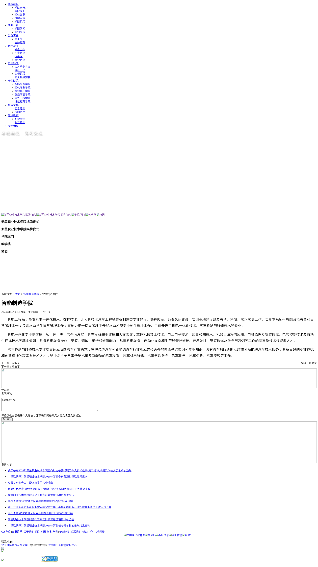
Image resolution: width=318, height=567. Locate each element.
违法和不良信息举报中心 (62, 545)
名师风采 (20, 73)
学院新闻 (20, 28)
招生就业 (13, 46)
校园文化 (13, 105)
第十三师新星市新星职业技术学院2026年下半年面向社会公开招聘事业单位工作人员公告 (59, 507)
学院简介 (20, 11)
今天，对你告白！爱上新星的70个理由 (30, 482)
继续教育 (13, 115)
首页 (18, 294)
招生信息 (20, 52)
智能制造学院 (22, 84)
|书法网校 (99, 531)
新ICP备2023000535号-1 (15, 553)
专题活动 (13, 125)
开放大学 (20, 118)
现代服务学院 (22, 87)
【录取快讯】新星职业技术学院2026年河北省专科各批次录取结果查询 (49, 525)
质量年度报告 (22, 77)
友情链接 (64, 531)
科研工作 (20, 70)
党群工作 (13, 35)
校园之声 (20, 112)
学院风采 (20, 21)
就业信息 (20, 59)
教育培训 (20, 122)
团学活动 (20, 108)
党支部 (19, 39)
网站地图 (40, 531)
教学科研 (13, 63)
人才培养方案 (22, 66)
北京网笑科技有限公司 (14, 545)
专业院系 (13, 80)
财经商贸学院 (22, 94)
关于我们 (29, 531)
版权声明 (52, 531)
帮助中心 (87, 531)
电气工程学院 (22, 98)
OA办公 (6, 531)
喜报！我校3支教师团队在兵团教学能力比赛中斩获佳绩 (40, 501)
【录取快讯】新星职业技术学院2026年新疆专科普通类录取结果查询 (47, 476)
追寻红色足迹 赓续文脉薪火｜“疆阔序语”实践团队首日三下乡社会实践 (49, 488)
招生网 (19, 56)
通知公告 (20, 32)
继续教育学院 (22, 101)
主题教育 (20, 42)
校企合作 (20, 49)
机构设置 (20, 18)
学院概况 (13, 4)
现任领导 (20, 14)
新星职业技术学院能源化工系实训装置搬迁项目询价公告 (41, 495)
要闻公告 (13, 25)
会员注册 (17, 531)
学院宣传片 (21, 7)
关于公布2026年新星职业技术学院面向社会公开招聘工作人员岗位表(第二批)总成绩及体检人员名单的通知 (70, 470)
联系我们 (76, 531)
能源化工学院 (22, 91)
